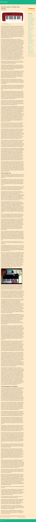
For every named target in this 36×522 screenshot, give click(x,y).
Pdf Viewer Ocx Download (22, 517)
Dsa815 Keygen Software (31, 19)
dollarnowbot (4, 2)
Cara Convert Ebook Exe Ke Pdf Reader (5, 517)
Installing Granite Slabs (31, 50)
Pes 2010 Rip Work (30, 51)
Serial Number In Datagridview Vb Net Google (30, 30)
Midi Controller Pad (5, 23)
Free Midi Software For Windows (7, 24)
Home (34, 1)
